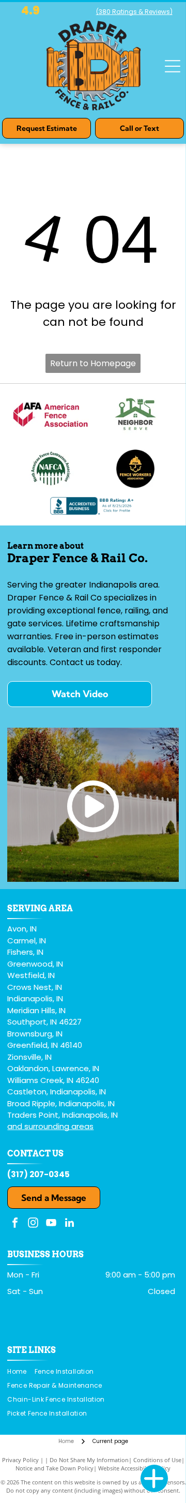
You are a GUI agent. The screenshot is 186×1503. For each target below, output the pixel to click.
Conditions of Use (157, 1460)
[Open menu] (172, 66)
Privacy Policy (20, 1460)
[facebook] (15, 1224)
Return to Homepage (93, 363)
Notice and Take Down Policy (55, 1468)
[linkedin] (69, 1224)
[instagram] (33, 1224)
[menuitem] (20, 1372)
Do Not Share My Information (89, 1460)
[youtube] (51, 1224)
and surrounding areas (50, 1126)
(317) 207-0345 (38, 1174)
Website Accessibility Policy (134, 1468)
